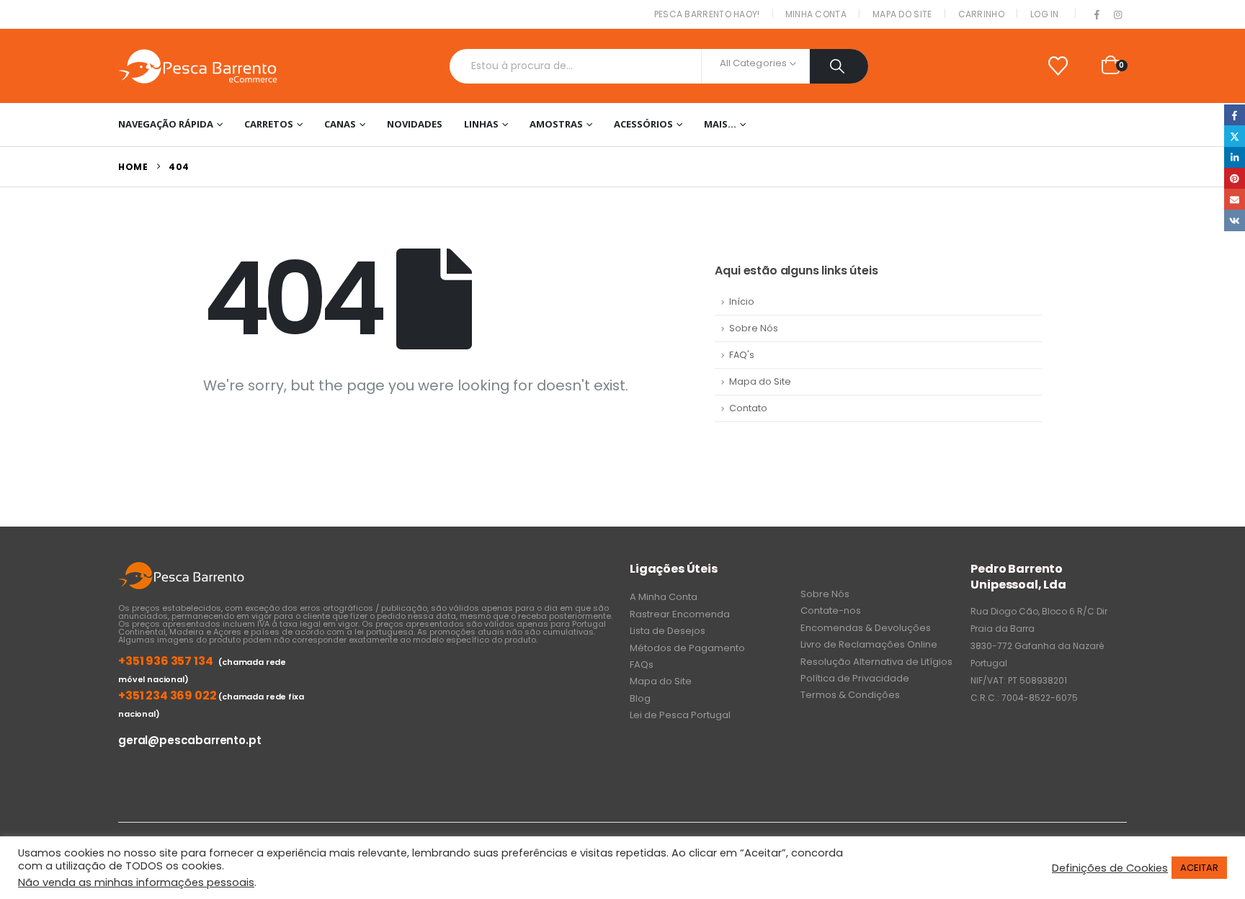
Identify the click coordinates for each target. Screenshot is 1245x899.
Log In (1044, 14)
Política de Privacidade (854, 678)
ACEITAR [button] (1199, 868)
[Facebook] (1097, 15)
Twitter (1234, 135)
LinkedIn (1234, 157)
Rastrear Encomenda (680, 614)
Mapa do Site (902, 14)
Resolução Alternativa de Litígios (876, 661)
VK (1234, 220)
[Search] (839, 66)
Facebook (1234, 114)
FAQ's (741, 355)
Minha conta (816, 14)
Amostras (556, 123)
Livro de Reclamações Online (868, 644)
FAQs (641, 664)
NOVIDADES (414, 123)
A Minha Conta (663, 597)
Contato (748, 408)
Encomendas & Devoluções (865, 628)
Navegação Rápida (165, 123)
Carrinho (981, 14)
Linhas (481, 123)
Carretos (268, 123)
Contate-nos (830, 610)
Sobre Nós (753, 328)
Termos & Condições (850, 695)
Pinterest (1234, 178)
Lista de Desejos (667, 631)
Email (1234, 199)
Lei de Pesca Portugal (680, 715)
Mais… (720, 123)
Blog (640, 698)
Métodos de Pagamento (687, 648)
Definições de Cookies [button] (1110, 868)
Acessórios (643, 123)
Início (741, 301)
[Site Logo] (197, 66)
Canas (340, 123)
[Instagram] (1117, 15)
